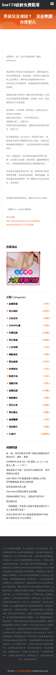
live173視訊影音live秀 (23, 556)
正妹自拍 (29, 318)
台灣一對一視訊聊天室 (31, 602)
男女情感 (29, 340)
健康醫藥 (29, 419)
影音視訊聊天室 (30, 659)
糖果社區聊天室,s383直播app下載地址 (33, 587)
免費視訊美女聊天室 (11, 602)
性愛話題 (29, 332)
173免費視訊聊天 (36, 610)
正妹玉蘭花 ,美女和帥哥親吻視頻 (34, 564)
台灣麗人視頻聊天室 (30, 652)
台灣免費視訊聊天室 (21, 598)
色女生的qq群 (42, 548)
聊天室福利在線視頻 (17, 613)
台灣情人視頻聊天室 (17, 655)
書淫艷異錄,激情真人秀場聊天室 (23, 579)
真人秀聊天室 (29, 548)
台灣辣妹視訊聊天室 (17, 648)
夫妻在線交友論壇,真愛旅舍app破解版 (29, 621)
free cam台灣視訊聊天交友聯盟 (21, 491)
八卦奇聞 (29, 347)
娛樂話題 (29, 390)
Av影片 (29, 434)
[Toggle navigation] (52, 4)
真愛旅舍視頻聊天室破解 (24, 590)
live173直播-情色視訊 (21, 594)
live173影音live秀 (19, 644)
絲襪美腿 (29, 304)
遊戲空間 (29, 383)
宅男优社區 (36, 598)
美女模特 (29, 311)
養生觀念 (29, 412)
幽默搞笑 (29, 354)
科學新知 (29, 369)
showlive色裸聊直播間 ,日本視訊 (27, 560)
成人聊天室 (47, 598)
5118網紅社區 (38, 594)
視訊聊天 (29, 426)
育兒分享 (29, 405)
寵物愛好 (29, 398)
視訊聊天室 (11, 501)
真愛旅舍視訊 (14, 652)
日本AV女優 (29, 325)
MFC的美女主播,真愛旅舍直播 (40, 636)
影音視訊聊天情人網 (16, 486)
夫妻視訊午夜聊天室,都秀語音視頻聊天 (33, 629)
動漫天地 (29, 376)
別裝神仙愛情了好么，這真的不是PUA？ (25, 496)
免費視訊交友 (33, 655)
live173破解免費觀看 (12, 548)
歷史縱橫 (29, 361)
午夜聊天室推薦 (21, 610)
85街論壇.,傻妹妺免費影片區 (15, 640)
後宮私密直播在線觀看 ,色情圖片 (20, 617)
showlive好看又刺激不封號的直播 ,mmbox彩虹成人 (24, 632)
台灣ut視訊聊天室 (35, 648)
